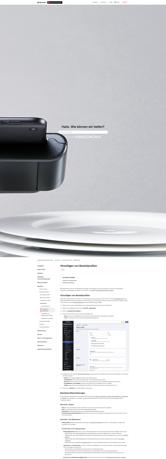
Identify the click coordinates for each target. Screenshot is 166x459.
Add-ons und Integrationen (44, 338)
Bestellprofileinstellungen (68, 282)
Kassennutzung (41, 330)
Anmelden (125, 2)
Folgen (62, 269)
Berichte (39, 334)
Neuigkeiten (40, 266)
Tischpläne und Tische (45, 300)
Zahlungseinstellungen (44, 321)
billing (98, 136)
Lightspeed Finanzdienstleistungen (43, 278)
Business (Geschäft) (67, 260)
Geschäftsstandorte (118, 298)
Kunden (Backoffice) (44, 327)
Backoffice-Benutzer (45, 297)
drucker (78, 136)
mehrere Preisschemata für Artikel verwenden (103, 290)
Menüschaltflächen (78, 302)
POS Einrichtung (43, 289)
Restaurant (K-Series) (55, 2)
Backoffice (57, 260)
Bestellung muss (86, 442)
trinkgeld (93, 136)
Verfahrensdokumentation (44, 349)
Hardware (40, 273)
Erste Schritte (41, 269)
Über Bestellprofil (45, 306)
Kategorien (95, 2)
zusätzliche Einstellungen (96, 422)
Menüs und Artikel (42, 282)
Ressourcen (103, 2)
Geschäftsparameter (45, 294)
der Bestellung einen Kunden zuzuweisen (116, 457)
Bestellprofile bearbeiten (47, 318)
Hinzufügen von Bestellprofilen (70, 280)
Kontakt (110, 2)
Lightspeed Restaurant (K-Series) (45, 260)
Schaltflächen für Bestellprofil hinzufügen (47, 314)
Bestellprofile (77, 260)
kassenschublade (85, 136)
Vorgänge (41, 324)
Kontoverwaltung (42, 341)
